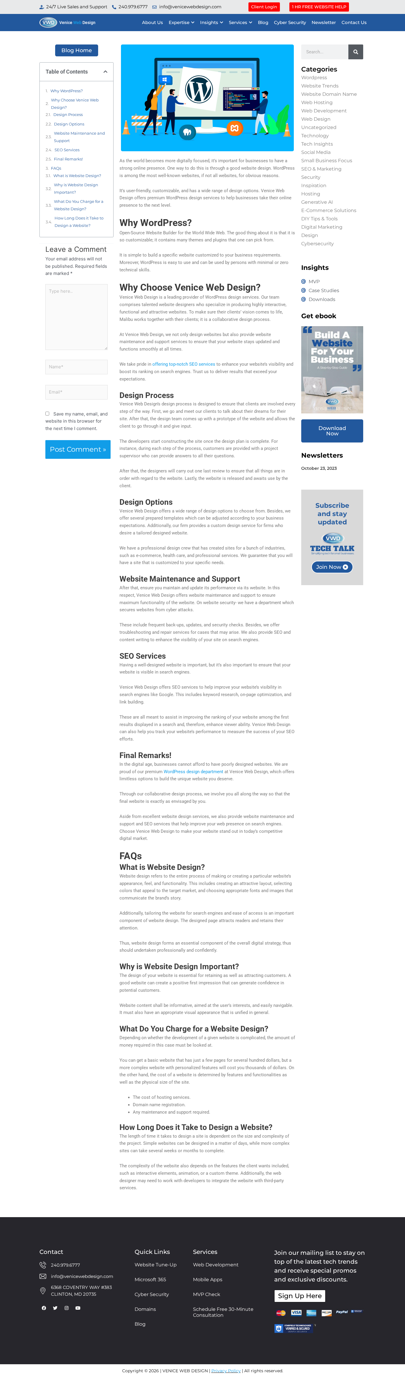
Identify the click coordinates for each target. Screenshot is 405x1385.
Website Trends (320, 86)
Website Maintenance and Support (79, 137)
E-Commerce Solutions (328, 210)
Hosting (310, 194)
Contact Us (354, 22)
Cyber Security (290, 22)
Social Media (316, 152)
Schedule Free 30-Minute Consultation (223, 1312)
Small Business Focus (326, 160)
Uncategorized (319, 127)
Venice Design (77, 22)
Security (311, 177)
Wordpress (314, 77)
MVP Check (206, 1294)
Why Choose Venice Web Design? (75, 104)
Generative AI (317, 202)
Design (309, 235)
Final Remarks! (68, 159)
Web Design (316, 119)
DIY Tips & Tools (319, 219)
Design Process (68, 114)
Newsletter (324, 22)
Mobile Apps (207, 1279)
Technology (315, 135)
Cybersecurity (317, 243)
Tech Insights (317, 144)
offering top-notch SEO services (183, 364)
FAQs (56, 168)
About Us (152, 22)
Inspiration (313, 185)
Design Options (69, 124)
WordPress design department (193, 771)
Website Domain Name (329, 94)
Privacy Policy (226, 1370)
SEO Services (67, 149)
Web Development (324, 111)
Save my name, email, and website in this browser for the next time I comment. (76, 421)
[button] (105, 71)
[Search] (355, 51)
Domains (145, 1309)
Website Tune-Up (156, 1265)
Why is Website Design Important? (76, 188)
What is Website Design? (77, 175)
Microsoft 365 (150, 1279)
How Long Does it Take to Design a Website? (79, 222)
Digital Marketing (321, 227)
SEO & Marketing (321, 169)
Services (238, 22)
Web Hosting (317, 102)
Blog (263, 22)
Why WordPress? (66, 90)
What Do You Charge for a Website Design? (78, 205)
